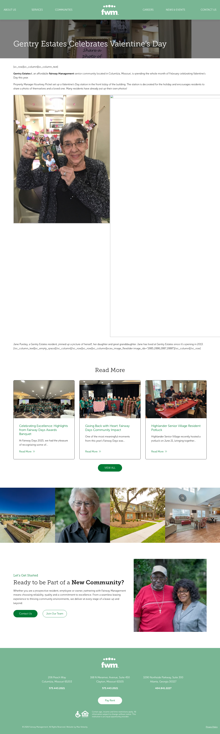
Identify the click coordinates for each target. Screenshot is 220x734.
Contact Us (25, 613)
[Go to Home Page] (110, 9)
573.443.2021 (57, 688)
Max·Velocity (82, 727)
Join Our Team (54, 613)
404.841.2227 (163, 688)
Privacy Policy (212, 727)
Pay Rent (110, 700)
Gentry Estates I (22, 73)
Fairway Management (61, 73)
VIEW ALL (110, 467)
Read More (25, 451)
